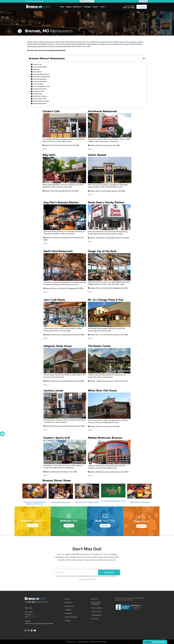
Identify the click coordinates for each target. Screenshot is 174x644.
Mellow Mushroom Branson (41, 101)
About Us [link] (94, 599)
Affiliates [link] (94, 619)
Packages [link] (87, 7)
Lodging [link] (68, 7)
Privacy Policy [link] (114, 576)
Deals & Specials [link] (71, 617)
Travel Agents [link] (96, 615)
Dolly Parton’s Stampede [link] (139, 502)
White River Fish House (40, 96)
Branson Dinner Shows (39, 103)
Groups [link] (94, 7)
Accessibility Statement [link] (96, 603)
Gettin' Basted (37, 72)
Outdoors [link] (68, 602)
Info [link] (68, 520)
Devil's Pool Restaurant (40, 79)
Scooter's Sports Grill (39, 98)
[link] (2, 433)
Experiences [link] (77, 7)
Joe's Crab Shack (38, 84)
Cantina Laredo (37, 94)
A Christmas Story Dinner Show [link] (113, 501)
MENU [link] (44, 149)
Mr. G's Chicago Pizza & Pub (41, 86)
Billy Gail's (36, 69)
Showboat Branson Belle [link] (61, 502)
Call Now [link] (143, 7)
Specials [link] (32, 520)
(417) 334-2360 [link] (33, 617)
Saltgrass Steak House (39, 89)
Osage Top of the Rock (40, 81)
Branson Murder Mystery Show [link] (87, 502)
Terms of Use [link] (96, 612)
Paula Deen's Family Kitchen (41, 76)
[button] (144, 58)
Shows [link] (62, 7)
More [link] (102, 7)
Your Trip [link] (105, 520)
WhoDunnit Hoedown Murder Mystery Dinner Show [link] (34, 503)
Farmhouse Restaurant (40, 67)
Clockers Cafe (37, 64)
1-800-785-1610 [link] (35, 614)
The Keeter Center (38, 91)
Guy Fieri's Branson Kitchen (41, 74)
